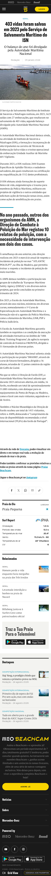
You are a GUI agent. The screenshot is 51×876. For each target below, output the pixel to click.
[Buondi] (37, 2)
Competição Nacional (13, 711)
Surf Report (8, 520)
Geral (5, 567)
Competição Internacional (15, 672)
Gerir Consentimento (11, 865)
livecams (24, 449)
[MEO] (11, 2)
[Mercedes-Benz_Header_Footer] (24, 2)
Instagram (31, 477)
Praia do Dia (8, 504)
